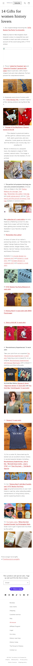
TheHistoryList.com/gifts (11, 559)
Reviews (12, 602)
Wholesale (13, 622)
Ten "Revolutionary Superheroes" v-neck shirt (17, 356)
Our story (12, 634)
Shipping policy (22, 662)
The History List (15, 657)
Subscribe (17, 3)
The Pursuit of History (16, 646)
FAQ (11, 618)
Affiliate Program (15, 626)
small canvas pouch (13, 196)
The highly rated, (12, 522)
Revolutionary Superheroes (13, 461)
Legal (11, 630)
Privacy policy (23, 659)
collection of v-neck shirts (16, 219)
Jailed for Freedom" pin (18, 66)
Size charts (13, 606)
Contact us (13, 650)
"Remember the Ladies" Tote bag (18, 194)
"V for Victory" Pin (12, 99)
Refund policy (14, 659)
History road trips (15, 638)
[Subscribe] (27, 583)
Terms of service (12, 662)
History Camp (14, 642)
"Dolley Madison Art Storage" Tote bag (15, 191)
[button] (3, 3)
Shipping (12, 610)
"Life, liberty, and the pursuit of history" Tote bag (17, 198)
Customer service (15, 614)
